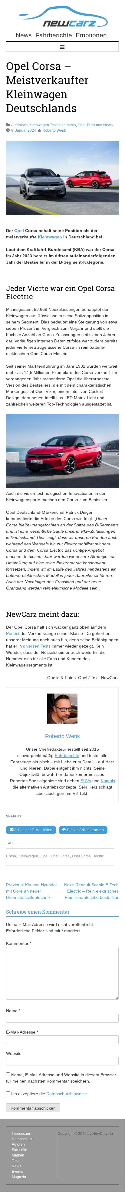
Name (13, 1010)
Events (17, 1171)
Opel (44, 856)
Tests (16, 1161)
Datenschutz (22, 1139)
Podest (12, 633)
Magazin (19, 1177)
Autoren (18, 1144)
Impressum (21, 1134)
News (16, 1166)
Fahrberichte (67, 755)
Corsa (11, 856)
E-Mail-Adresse (22, 1032)
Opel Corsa (60, 856)
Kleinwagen (28, 856)
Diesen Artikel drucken (85, 830)
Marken (18, 1155)
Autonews (19, 125)
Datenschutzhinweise (66, 1093)
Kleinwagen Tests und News (52, 125)
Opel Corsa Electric (88, 856)
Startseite (19, 1150)
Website (13, 1053)
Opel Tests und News (95, 125)
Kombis (108, 780)
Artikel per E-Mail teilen (32, 830)
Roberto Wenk (54, 130)
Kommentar (18, 943)
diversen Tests (37, 646)
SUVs (86, 780)
